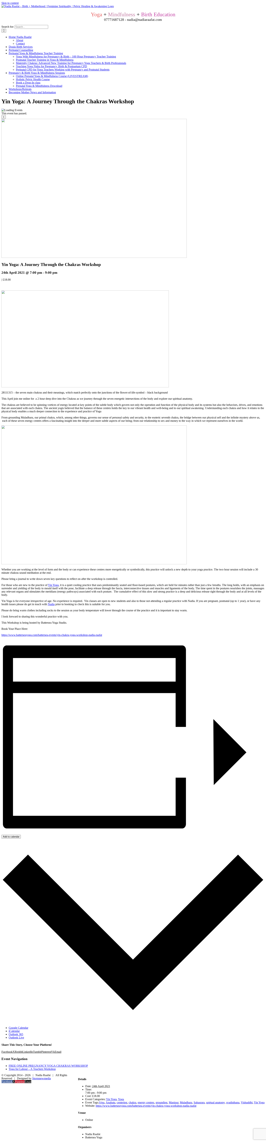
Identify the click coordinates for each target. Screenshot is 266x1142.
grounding (161, 1102)
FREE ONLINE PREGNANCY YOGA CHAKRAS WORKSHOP (48, 1065)
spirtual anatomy (215, 1102)
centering (122, 1102)
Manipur (173, 1102)
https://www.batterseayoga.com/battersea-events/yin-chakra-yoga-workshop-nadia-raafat (51, 634)
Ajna (101, 1102)
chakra (132, 1102)
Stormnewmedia (41, 1078)
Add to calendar (11, 836)
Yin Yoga (53, 585)
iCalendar (14, 1031)
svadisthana (232, 1102)
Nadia (51, 604)
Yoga (121, 1099)
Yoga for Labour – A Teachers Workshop (32, 1069)
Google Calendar (18, 1027)
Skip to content (10, 3)
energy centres (146, 1102)
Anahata (110, 1102)
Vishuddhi (247, 1102)
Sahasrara (199, 1102)
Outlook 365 (16, 1034)
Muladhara (186, 1102)
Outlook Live (16, 1037)
